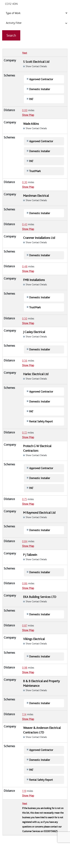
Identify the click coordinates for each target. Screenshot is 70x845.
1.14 (24, 714)
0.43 (24, 224)
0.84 (24, 541)
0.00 (24, 110)
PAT (31, 99)
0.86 (24, 583)
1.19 (24, 791)
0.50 (24, 318)
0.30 (24, 182)
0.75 (24, 499)
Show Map (28, 115)
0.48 (24, 266)
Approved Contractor (41, 79)
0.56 (24, 360)
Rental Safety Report (41, 421)
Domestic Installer (39, 89)
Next (24, 52)
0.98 (24, 667)
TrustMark (35, 171)
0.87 (24, 625)
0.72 (24, 432)
